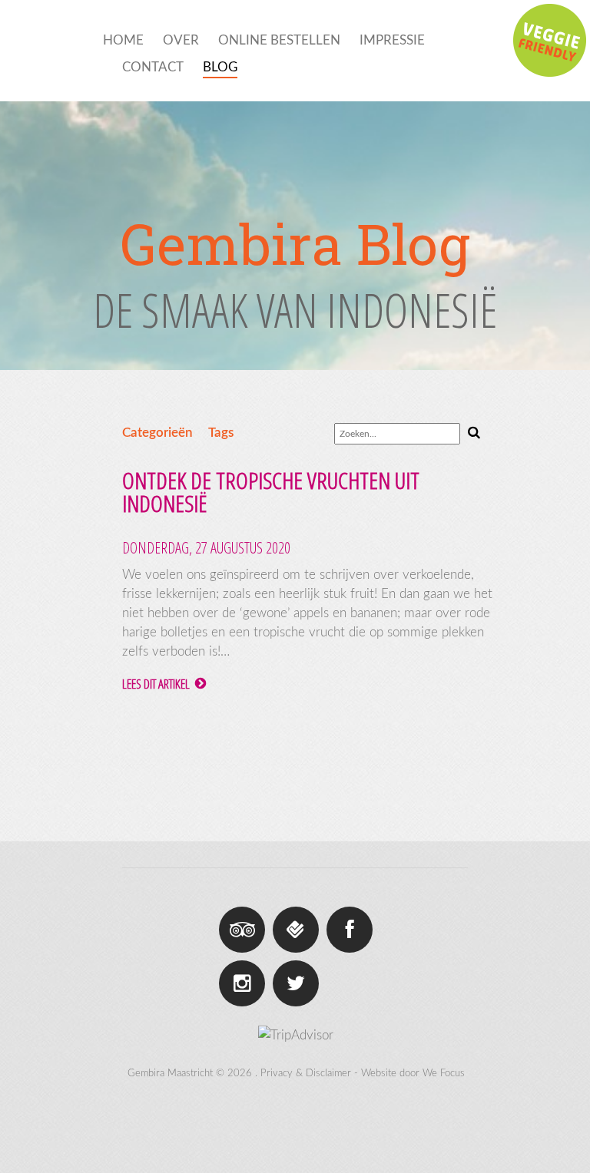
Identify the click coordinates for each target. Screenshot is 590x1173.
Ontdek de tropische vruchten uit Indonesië (270, 491)
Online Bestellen (279, 40)
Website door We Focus (413, 1074)
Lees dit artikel (157, 683)
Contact (153, 67)
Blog (220, 67)
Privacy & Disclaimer (305, 1074)
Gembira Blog (295, 244)
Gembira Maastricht (170, 1074)
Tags (221, 432)
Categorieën (157, 432)
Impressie (392, 40)
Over (181, 40)
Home (123, 40)
